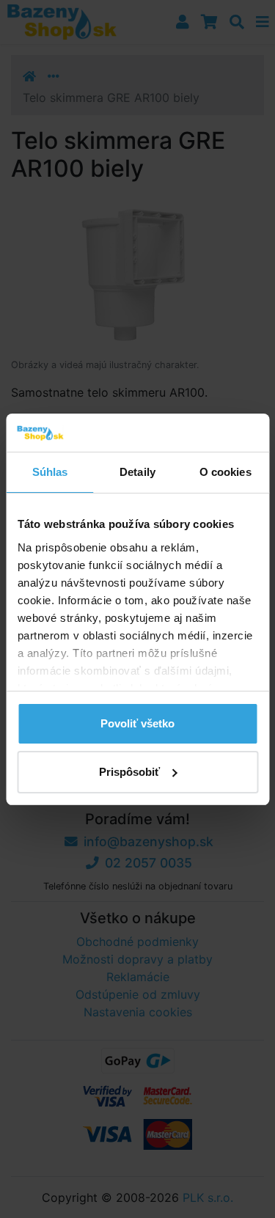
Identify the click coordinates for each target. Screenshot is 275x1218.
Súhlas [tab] (50, 472)
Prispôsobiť (129, 772)
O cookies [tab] (225, 472)
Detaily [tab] (137, 472)
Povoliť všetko (137, 723)
